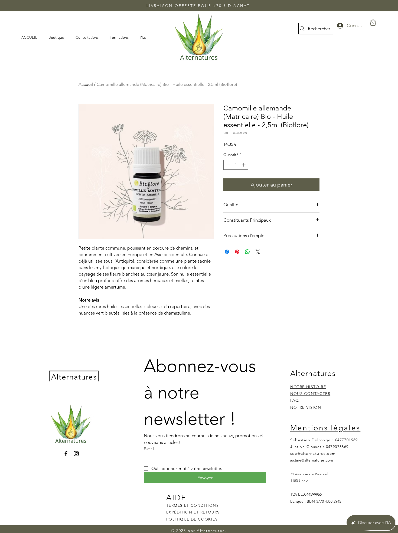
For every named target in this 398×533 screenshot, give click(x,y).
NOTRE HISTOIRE (308, 386)
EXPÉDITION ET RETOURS (193, 512)
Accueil (86, 84)
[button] (373, 22)
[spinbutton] (236, 164)
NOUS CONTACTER (310, 393)
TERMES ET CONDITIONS (192, 505)
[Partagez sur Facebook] (227, 251)
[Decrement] (227, 164)
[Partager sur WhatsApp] (247, 251)
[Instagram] (76, 453)
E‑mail (149, 448)
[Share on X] (258, 251)
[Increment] (244, 164)
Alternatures (74, 376)
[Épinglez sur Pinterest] (237, 251)
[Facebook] (66, 453)
